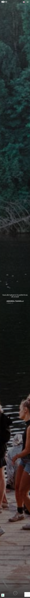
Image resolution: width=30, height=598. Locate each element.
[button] (28, 2)
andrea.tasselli (15, 301)
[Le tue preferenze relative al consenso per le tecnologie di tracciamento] (2, 595)
